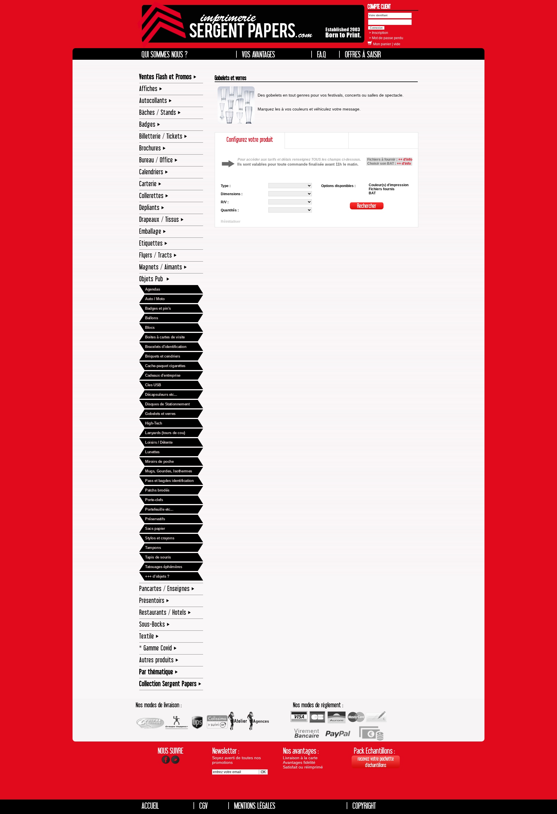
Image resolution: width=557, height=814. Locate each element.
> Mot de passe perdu (386, 38)
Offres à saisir (363, 54)
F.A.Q (321, 54)
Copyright (364, 806)
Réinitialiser (230, 222)
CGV (203, 806)
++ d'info (405, 159)
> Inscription (378, 33)
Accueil (150, 806)
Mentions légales (254, 806)
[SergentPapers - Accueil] (251, 27)
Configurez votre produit (250, 139)
